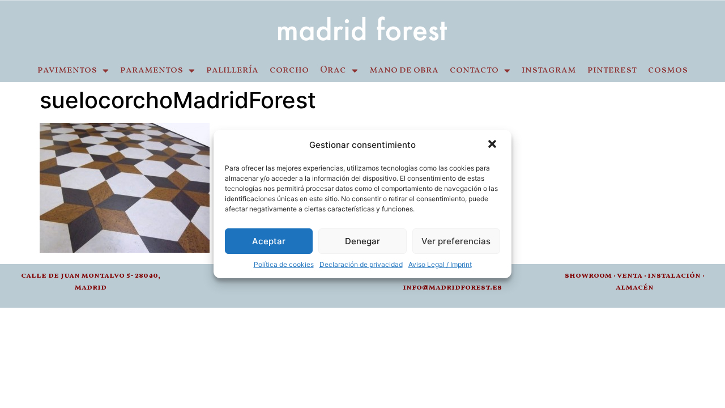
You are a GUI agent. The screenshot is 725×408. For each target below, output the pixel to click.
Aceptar (268, 241)
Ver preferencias (456, 241)
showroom (588, 275)
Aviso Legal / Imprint (440, 264)
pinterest (612, 70)
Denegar (362, 241)
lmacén (637, 287)
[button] (493, 145)
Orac (333, 70)
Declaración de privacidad (361, 264)
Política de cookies (284, 264)
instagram (549, 70)
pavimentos (67, 70)
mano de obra (403, 70)
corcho (289, 70)
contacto (474, 70)
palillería (232, 70)
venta (629, 275)
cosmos (668, 70)
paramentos (151, 70)
